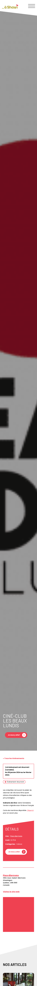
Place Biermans (16, 836)
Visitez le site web (11, 891)
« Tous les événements (13, 758)
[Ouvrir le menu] (31, 6)
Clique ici (30, 810)
